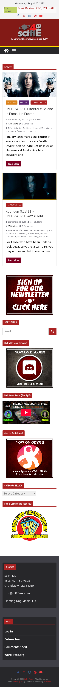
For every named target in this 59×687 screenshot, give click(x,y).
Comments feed (15, 647)
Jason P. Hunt (35, 119)
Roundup (10, 233)
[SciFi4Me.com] (6, 50)
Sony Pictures (33, 233)
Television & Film (39, 102)
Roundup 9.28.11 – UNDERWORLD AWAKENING (25, 213)
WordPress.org (14, 655)
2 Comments (27, 123)
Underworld (11, 236)
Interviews (11, 102)
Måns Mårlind (46, 128)
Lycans (36, 128)
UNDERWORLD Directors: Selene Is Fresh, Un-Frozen (29, 111)
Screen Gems (20, 233)
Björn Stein (13, 128)
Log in (8, 631)
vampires (32, 131)
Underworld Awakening (16, 131)
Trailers (43, 233)
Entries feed (12, 639)
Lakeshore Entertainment (34, 230)
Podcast (24, 102)
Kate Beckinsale (26, 128)
